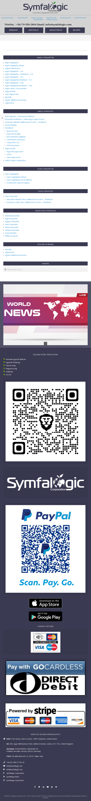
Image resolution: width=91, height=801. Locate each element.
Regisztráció (56, 30)
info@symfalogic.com (14, 766)
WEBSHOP (13, 30)
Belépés (76, 30)
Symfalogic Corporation (15, 773)
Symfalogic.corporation (15, 780)
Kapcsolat (34, 30)
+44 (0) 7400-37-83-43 (15, 762)
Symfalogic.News (12, 777)
